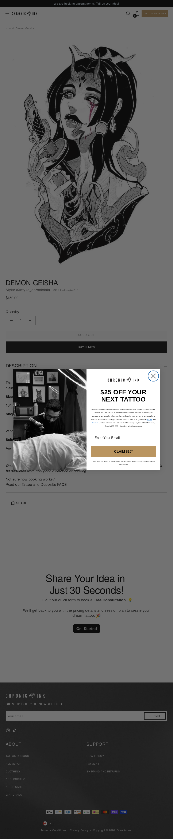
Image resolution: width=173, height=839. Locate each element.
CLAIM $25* (123, 451)
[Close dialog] (153, 376)
